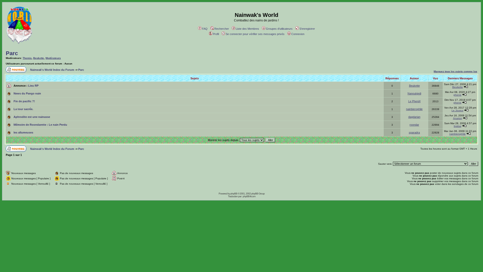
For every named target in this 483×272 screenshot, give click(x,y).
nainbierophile (414, 109)
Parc (12, 53)
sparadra (414, 132)
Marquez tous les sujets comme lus (455, 71)
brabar (457, 126)
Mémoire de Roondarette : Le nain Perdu (40, 124)
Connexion (297, 34)
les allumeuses (23, 132)
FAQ (205, 28)
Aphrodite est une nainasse (32, 116)
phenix (457, 94)
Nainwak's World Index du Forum (52, 69)
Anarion (457, 118)
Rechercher (221, 28)
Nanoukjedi (414, 93)
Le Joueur (457, 110)
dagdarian (414, 116)
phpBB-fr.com (249, 196)
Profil (216, 34)
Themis (27, 58)
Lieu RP (33, 85)
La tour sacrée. (23, 109)
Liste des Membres (247, 28)
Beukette (38, 58)
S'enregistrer (307, 28)
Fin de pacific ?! (24, 101)
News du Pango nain (27, 93)
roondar (414, 124)
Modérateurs (53, 58)
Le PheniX (414, 101)
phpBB (233, 193)
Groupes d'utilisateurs (279, 28)
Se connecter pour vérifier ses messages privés (255, 34)
